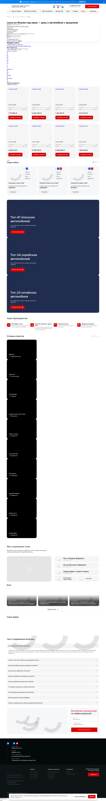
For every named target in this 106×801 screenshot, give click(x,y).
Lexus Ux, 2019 (12, 142)
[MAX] (11, 743)
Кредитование (51, 776)
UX (7, 81)
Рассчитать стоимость (84, 729)
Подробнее (13, 192)
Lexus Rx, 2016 (35, 105)
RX (30, 46)
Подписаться (93, 774)
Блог (67, 11)
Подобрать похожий (15, 117)
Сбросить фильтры (12, 41)
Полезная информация (53, 772)
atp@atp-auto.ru (16, 752)
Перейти (82, 1)
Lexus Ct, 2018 (12, 105)
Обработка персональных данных (15, 777)
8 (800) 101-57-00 (75, 5)
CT (7, 46)
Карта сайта (51, 778)
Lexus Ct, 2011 (59, 105)
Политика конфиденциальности (14, 775)
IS (14, 46)
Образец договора (70, 774)
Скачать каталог (16, 232)
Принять (91, 796)
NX (22, 46)
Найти (19, 40)
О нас (83, 11)
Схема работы (51, 774)
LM (18, 46)
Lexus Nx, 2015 (83, 105)
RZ (11, 78)
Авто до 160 (59, 11)
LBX (16, 46)
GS (11, 46)
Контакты (93, 11)
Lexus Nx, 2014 (59, 142)
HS (13, 46)
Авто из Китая (31, 11)
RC (28, 46)
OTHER (25, 46)
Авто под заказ (34, 772)
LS (20, 46)
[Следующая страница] (10, 160)
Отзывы (75, 11)
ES (9, 46)
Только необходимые (80, 796)
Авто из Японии (47, 11)
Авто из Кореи (16, 11)
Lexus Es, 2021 (35, 142)
